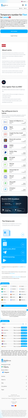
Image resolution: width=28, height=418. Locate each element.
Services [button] (14, 376)
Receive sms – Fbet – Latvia (5, 351)
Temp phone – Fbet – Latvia (17, 353)
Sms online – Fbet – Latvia (15, 351)
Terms (19, 266)
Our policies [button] (14, 386)
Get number (14, 31)
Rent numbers (12, 273)
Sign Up (20, 8)
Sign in (25, 8)
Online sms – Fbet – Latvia (22, 352)
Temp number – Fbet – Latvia (7, 353)
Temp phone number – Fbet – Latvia (20, 350)
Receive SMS (24, 327)
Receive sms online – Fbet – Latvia (7, 350)
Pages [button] (14, 389)
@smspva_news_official (16, 276)
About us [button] (14, 379)
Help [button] (14, 383)
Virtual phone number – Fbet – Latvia (10, 352)
